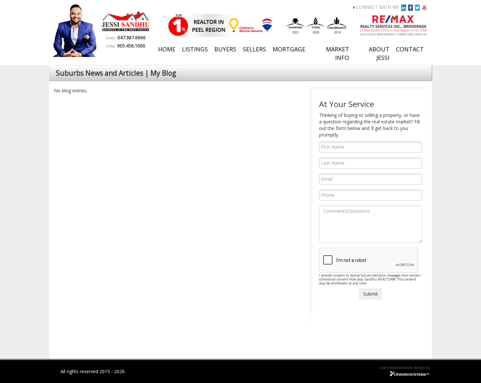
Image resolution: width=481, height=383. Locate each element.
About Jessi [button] (379, 53)
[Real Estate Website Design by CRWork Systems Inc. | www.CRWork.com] (409, 372)
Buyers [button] (225, 49)
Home (166, 49)
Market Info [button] (337, 53)
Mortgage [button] (289, 49)
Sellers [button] (254, 49)
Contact (410, 49)
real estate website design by (404, 367)
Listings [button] (195, 49)
